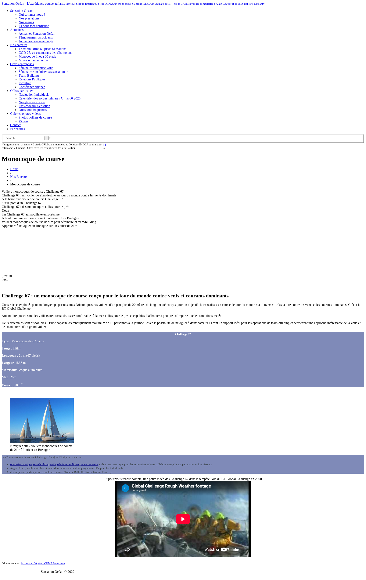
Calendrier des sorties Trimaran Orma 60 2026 (49, 98)
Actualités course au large (36, 41)
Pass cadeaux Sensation (34, 106)
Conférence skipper (32, 87)
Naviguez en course (32, 102)
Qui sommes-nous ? (32, 14)
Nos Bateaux (19, 176)
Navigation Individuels (34, 94)
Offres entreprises (22, 64)
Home (14, 169)
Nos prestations (29, 18)
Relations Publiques (32, 79)
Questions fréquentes (33, 110)
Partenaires (17, 129)
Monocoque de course (33, 60)
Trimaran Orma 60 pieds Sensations (42, 49)
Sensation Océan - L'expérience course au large (133, 3)
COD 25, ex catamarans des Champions (45, 52)
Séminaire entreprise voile (36, 68)
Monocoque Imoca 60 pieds (37, 56)
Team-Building (29, 75)
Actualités (17, 30)
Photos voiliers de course (35, 117)
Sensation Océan (21, 10)
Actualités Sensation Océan (37, 33)
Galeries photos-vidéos (25, 113)
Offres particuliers (22, 91)
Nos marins (26, 22)
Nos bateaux (18, 45)
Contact (15, 125)
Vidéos (23, 121)
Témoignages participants (36, 37)
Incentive (25, 83)
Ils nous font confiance (34, 26)
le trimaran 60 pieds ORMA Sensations (43, 563)
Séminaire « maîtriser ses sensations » (44, 71)
